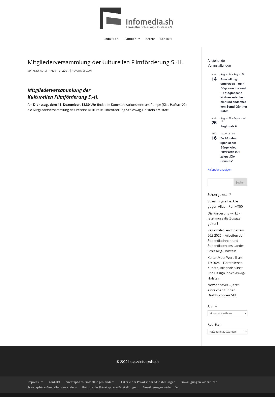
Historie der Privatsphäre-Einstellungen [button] (147, 382)
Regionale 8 (228, 126)
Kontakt (166, 39)
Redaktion (110, 39)
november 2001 (82, 70)
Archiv (150, 39)
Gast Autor (40, 70)
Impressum (35, 382)
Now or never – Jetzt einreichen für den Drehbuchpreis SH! (223, 290)
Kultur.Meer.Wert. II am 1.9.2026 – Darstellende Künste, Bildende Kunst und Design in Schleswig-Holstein (226, 267)
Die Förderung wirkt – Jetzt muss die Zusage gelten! (224, 218)
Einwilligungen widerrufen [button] (199, 382)
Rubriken (130, 39)
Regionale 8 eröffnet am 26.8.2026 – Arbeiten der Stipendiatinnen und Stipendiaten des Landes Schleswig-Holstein (226, 240)
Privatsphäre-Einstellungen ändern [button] (90, 382)
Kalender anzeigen (220, 169)
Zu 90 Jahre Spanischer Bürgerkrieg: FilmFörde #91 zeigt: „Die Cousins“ (230, 149)
